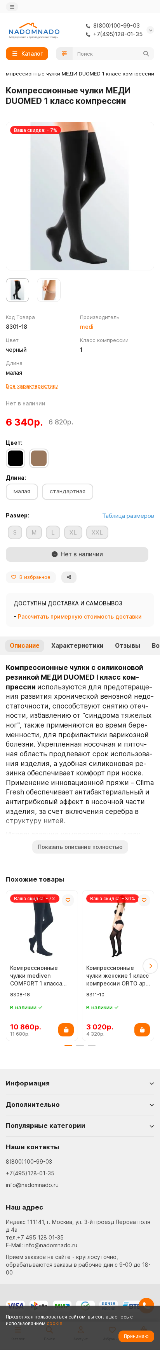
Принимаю (136, 1336)
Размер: (17, 515)
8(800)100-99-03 (29, 1161)
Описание (25, 645)
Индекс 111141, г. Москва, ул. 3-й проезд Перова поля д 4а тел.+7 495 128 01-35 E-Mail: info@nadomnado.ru (78, 1233)
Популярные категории (45, 1125)
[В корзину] (66, 1029)
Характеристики (77, 645)
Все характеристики (32, 386)
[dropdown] (12, 6)
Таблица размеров (128, 515)
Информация (28, 1083)
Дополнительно (33, 1104)
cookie (55, 1323)
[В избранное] (68, 900)
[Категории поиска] (64, 53)
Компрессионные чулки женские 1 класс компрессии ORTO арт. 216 (118, 975)
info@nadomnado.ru (32, 1185)
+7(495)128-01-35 (30, 1173)
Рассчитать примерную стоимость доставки (80, 616)
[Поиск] (146, 53)
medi (87, 326)
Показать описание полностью (80, 846)
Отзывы (127, 645)
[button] (9, 966)
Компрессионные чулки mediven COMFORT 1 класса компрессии (36, 975)
